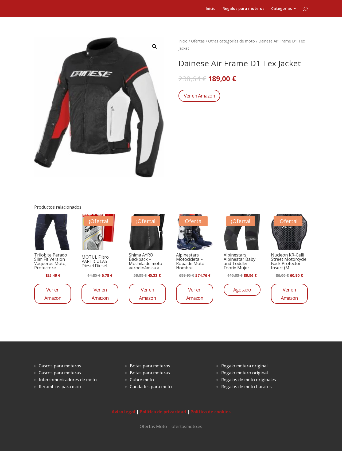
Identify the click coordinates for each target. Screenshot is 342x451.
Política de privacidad (163, 412)
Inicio (211, 9)
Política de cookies (211, 412)
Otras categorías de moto (231, 41)
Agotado (242, 289)
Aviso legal (123, 412)
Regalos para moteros (243, 9)
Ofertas (198, 41)
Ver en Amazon (199, 95)
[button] (154, 46)
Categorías (281, 9)
